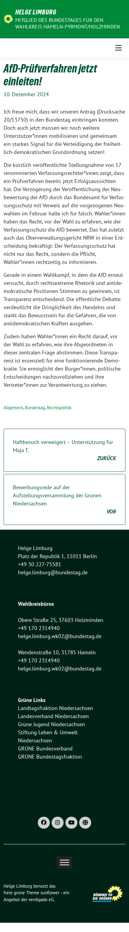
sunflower (49, 892)
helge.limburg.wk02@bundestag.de (59, 636)
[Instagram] (58, 823)
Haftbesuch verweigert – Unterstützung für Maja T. (64, 450)
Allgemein (13, 407)
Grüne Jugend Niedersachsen (51, 724)
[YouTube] (71, 823)
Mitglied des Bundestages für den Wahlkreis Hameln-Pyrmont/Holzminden (67, 23)
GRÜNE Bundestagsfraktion (50, 756)
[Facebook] (44, 823)
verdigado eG (41, 899)
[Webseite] (85, 823)
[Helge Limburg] (8, 18)
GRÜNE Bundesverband (45, 748)
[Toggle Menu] (64, 862)
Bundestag (35, 407)
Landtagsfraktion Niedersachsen (55, 708)
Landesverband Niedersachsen (53, 716)
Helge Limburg (35, 12)
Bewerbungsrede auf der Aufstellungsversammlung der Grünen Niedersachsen (64, 499)
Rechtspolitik (59, 407)
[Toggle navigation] (118, 48)
